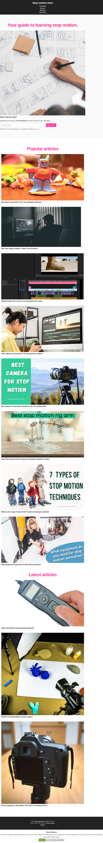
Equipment (42, 12)
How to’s (42, 8)
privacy (37, 129)
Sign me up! (51, 125)
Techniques (42, 6)
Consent (42, 840)
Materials (42, 10)
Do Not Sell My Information (55, 840)
